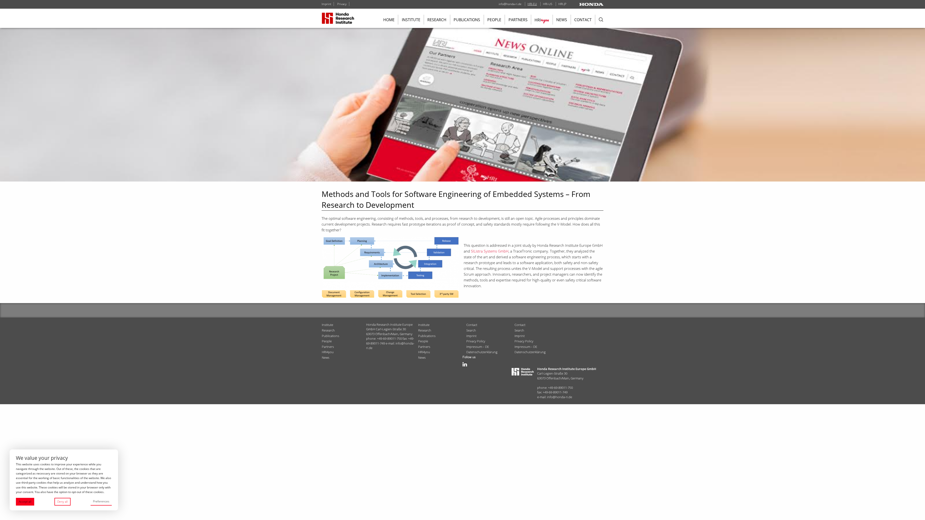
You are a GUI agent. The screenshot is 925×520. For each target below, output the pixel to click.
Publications (467, 19)
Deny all (62, 502)
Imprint (326, 4)
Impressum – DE (477, 346)
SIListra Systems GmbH (490, 251)
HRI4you (328, 352)
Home (389, 19)
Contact (583, 19)
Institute (411, 19)
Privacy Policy (475, 341)
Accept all (25, 502)
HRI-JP (562, 4)
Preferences (101, 501)
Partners (518, 19)
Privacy (342, 4)
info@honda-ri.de (510, 4)
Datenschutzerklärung (481, 352)
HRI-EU (532, 4)
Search (471, 330)
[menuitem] (389, 20)
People (494, 19)
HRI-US (547, 4)
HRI (542, 19)
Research (436, 19)
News (561, 19)
